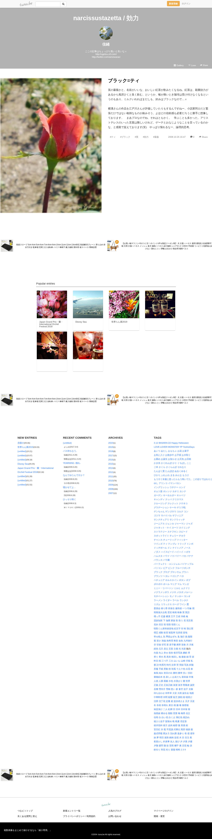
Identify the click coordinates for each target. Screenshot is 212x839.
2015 (110, 464)
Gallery (180, 65)
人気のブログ (114, 811)
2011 (110, 476)
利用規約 (91, 816)
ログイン (186, 3)
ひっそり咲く (69, 499)
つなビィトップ (25, 811)
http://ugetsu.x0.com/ (106, 54)
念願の (21, 443)
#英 (136, 137)
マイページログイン (163, 811)
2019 (110, 447)
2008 (110, 489)
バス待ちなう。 (70, 451)
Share (205, 65)
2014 (110, 468)
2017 (110, 455)
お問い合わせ (114, 816)
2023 (110, 443)
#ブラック (125, 137)
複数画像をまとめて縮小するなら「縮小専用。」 (28, 830)
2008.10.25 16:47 (177, 137)
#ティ (113, 137)
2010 (110, 480)
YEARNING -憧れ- (72, 463)
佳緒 (106, 44)
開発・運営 (159, 816)
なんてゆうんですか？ (74, 475)
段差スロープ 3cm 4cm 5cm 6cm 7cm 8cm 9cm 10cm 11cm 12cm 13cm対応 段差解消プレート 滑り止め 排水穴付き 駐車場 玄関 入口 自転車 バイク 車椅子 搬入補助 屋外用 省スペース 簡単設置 (60, 246)
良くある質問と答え (27, 816)
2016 (110, 459)
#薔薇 (156, 137)
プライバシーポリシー (74, 816)
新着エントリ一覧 (71, 811)
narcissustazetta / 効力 (106, 18)
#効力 (146, 137)
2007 (110, 493)
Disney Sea (23, 464)
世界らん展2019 (25, 447)
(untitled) (22, 451)
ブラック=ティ (124, 80)
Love (193, 65)
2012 (110, 472)
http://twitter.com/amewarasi (106, 57)
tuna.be (106, 804)
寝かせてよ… (69, 487)
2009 (110, 485)
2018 (110, 451)
